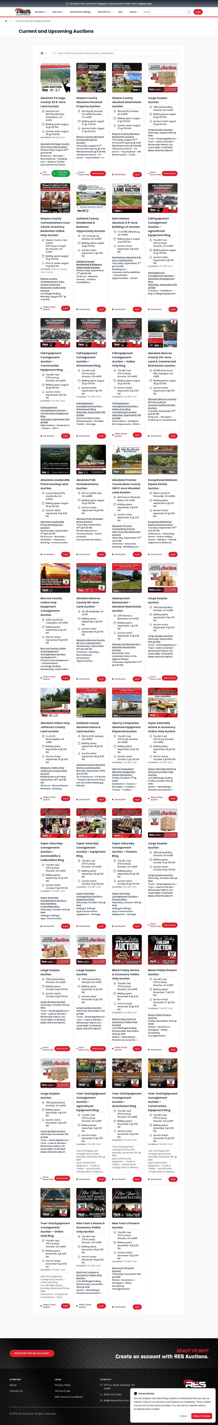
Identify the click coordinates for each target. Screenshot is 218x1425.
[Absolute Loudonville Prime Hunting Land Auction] (55, 459)
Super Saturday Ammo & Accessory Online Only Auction (161, 727)
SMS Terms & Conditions (69, 1397)
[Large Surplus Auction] (163, 78)
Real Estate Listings (80, 11)
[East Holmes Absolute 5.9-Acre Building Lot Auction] (127, 198)
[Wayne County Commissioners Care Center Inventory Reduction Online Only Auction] (55, 198)
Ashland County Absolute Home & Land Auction (88, 727)
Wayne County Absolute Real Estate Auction (126, 102)
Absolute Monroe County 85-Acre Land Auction (88, 602)
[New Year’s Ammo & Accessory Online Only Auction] (91, 1203)
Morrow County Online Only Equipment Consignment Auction (51, 606)
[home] (23, 11)
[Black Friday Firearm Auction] (163, 950)
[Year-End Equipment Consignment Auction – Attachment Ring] (127, 1073)
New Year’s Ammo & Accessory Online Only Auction (90, 1227)
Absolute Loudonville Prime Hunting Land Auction (55, 484)
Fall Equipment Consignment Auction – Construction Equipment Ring (51, 361)
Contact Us (16, 1391)
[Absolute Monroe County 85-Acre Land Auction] (91, 578)
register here (145, 3)
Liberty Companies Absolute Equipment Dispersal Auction (126, 727)
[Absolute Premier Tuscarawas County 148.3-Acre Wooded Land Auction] (127, 459)
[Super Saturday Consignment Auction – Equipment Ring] (91, 823)
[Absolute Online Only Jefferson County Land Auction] (55, 702)
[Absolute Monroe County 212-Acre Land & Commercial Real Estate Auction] (163, 333)
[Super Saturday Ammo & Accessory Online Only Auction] (163, 702)
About (13, 1385)
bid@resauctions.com (116, 1400)
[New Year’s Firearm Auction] (127, 1203)
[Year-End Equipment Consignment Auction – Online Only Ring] (55, 1203)
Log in (137, 174)
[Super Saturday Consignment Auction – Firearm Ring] (127, 823)
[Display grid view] (42, 53)
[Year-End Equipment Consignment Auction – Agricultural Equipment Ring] (91, 1073)
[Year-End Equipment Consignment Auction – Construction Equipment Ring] (163, 1073)
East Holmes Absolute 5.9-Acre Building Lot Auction (126, 223)
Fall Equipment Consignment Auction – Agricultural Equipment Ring (159, 227)
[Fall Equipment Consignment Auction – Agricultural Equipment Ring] (163, 198)
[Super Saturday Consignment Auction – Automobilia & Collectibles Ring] (55, 823)
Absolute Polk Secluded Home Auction (87, 484)
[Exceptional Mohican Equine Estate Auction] (163, 459)
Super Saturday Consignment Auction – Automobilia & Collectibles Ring (52, 852)
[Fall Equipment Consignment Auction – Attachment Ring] (91, 333)
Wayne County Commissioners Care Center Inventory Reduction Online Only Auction (55, 227)
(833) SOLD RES (112, 1394)
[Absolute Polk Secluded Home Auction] (91, 459)
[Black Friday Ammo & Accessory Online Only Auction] (127, 950)
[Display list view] (47, 53)
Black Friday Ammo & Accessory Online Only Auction (125, 974)
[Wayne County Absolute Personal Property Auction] (91, 78)
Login (198, 11)
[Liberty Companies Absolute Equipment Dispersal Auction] (127, 702)
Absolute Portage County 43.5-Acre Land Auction (53, 102)
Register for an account (32, 1353)
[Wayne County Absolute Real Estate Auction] (127, 78)
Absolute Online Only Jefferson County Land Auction (55, 727)
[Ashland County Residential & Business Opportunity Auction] (91, 198)
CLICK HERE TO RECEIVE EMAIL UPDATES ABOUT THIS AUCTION (160, 150)
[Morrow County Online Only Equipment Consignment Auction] (55, 578)
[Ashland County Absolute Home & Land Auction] (91, 702)
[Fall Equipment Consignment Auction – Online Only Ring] (127, 333)
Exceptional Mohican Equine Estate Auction (162, 484)
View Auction (98, 173)
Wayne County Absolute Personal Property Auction (89, 102)
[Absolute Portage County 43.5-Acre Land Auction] (55, 78)
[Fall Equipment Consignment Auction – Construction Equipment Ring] (55, 333)
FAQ (120, 11)
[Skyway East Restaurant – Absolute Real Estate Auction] (127, 578)
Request (101, 3)
